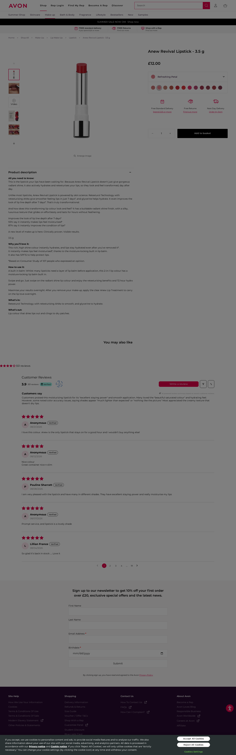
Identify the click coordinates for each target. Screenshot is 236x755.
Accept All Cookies (193, 738)
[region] (118, 745)
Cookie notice (59, 746)
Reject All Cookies (193, 744)
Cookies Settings (193, 751)
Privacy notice (37, 746)
